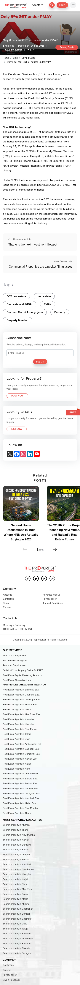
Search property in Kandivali (17, 864)
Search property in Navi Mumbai (19, 835)
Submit (40, 361)
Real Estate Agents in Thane (17, 813)
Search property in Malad (15, 899)
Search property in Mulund (16, 904)
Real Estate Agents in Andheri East (20, 773)
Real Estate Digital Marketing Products (22, 675)
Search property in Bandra (16, 849)
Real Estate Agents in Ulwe (16, 739)
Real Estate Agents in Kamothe (18, 719)
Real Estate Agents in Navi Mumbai (20, 808)
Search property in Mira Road (18, 889)
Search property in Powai (15, 894)
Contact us (8, 599)
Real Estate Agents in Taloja (17, 734)
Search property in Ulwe (15, 923)
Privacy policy (50, 599)
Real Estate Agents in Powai (17, 709)
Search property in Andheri (16, 854)
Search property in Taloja (15, 928)
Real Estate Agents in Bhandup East (21, 689)
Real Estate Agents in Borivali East (20, 783)
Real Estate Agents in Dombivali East (21, 754)
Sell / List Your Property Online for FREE (23, 670)
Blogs (6, 603)
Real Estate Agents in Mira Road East (22, 714)
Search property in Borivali (16, 859)
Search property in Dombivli (17, 844)
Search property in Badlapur (17, 943)
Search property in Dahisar (16, 914)
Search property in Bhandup (17, 948)
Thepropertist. (39, 639)
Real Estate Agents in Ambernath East (22, 744)
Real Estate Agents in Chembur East (21, 694)
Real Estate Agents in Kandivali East (21, 798)
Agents (36, 4)
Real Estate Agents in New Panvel (20, 729)
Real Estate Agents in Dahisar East (20, 788)
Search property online (14, 655)
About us (7, 595)
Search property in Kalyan (16, 839)
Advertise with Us (51, 595)
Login (62, 5)
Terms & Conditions (53, 603)
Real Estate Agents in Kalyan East (20, 759)
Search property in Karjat (15, 879)
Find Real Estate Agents (15, 660)
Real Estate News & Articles (17, 680)
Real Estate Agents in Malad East (19, 803)
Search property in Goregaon (17, 953)
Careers (7, 607)
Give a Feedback (11, 980)
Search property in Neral (15, 884)
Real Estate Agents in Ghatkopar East (22, 699)
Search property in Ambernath (18, 938)
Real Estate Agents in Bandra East (20, 778)
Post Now (17, 395)
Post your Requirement (14, 665)
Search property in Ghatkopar (18, 909)
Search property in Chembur (17, 919)
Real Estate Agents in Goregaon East (21, 793)
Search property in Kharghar (17, 874)
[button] (55, 547)
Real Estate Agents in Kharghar (18, 724)
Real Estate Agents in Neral (17, 769)
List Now (16, 429)
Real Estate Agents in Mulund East (20, 704)
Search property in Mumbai (16, 825)
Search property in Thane (15, 830)
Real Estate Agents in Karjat (17, 764)
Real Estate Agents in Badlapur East (21, 749)
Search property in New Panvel (18, 869)
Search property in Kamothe (17, 933)
